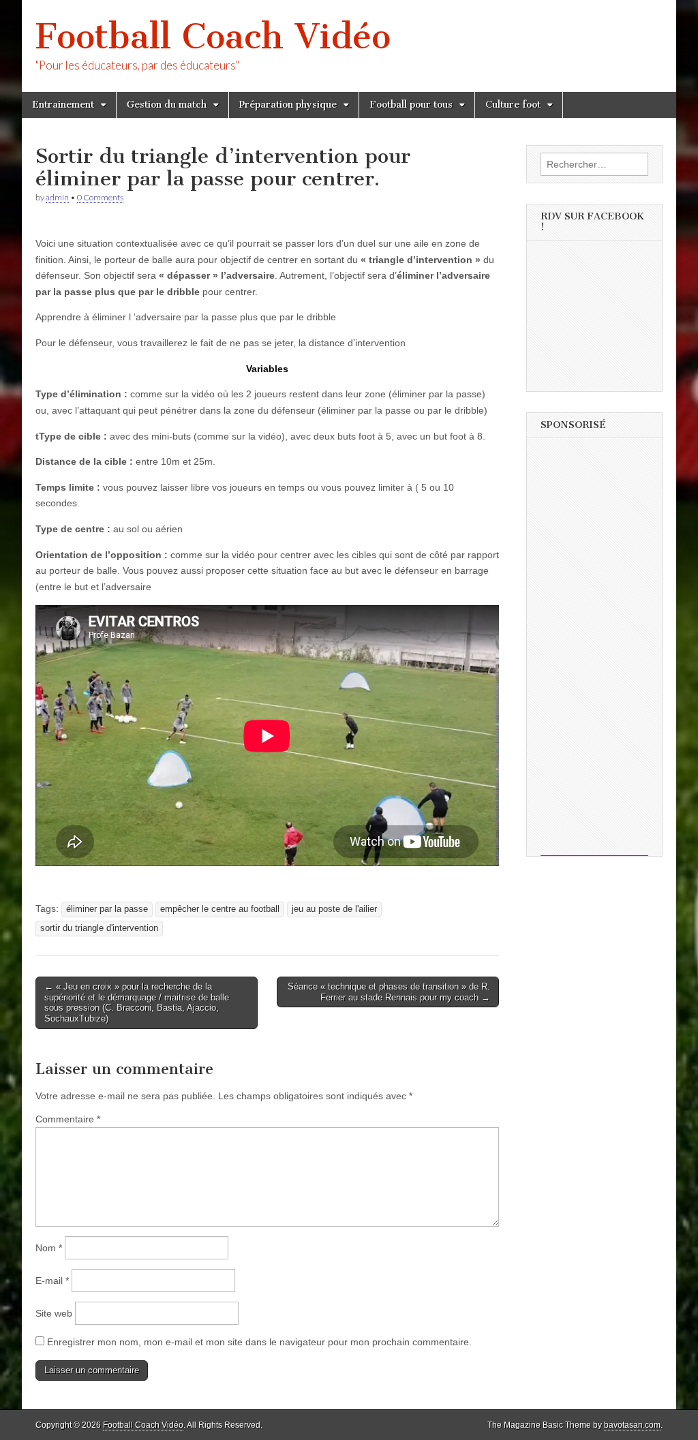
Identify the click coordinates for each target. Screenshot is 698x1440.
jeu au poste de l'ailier (334, 909)
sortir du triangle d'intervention (99, 928)
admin (57, 197)
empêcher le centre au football (219, 909)
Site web (53, 1313)
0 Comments (100, 197)
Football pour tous (411, 104)
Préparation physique (288, 104)
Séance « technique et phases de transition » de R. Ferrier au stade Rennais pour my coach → (389, 991)
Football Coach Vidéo (213, 36)
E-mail (52, 1280)
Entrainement (63, 104)
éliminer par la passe (107, 909)
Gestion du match (167, 104)
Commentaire (67, 1119)
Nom (48, 1247)
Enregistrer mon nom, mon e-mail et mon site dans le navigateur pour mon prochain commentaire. (259, 1341)
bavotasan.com (632, 1425)
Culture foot (513, 104)
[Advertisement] (594, 651)
